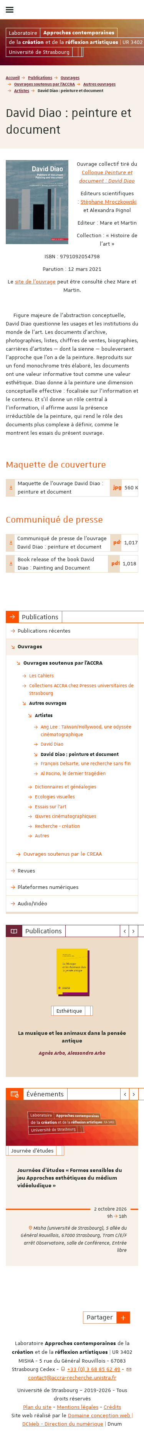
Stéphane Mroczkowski (109, 201)
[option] (72, 1007)
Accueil (13, 77)
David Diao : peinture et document (80, 754)
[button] (123, 1317)
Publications (40, 77)
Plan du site (37, 1407)
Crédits (112, 1407)
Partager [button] (100, 1317)
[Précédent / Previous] (124, 931)
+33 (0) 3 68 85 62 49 (93, 1369)
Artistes (21, 90)
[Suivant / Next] (133, 931)
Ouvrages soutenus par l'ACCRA (44, 84)
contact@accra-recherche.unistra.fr (72, 1377)
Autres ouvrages (99, 84)
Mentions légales (77, 1407)
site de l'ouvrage (35, 281)
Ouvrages (70, 77)
